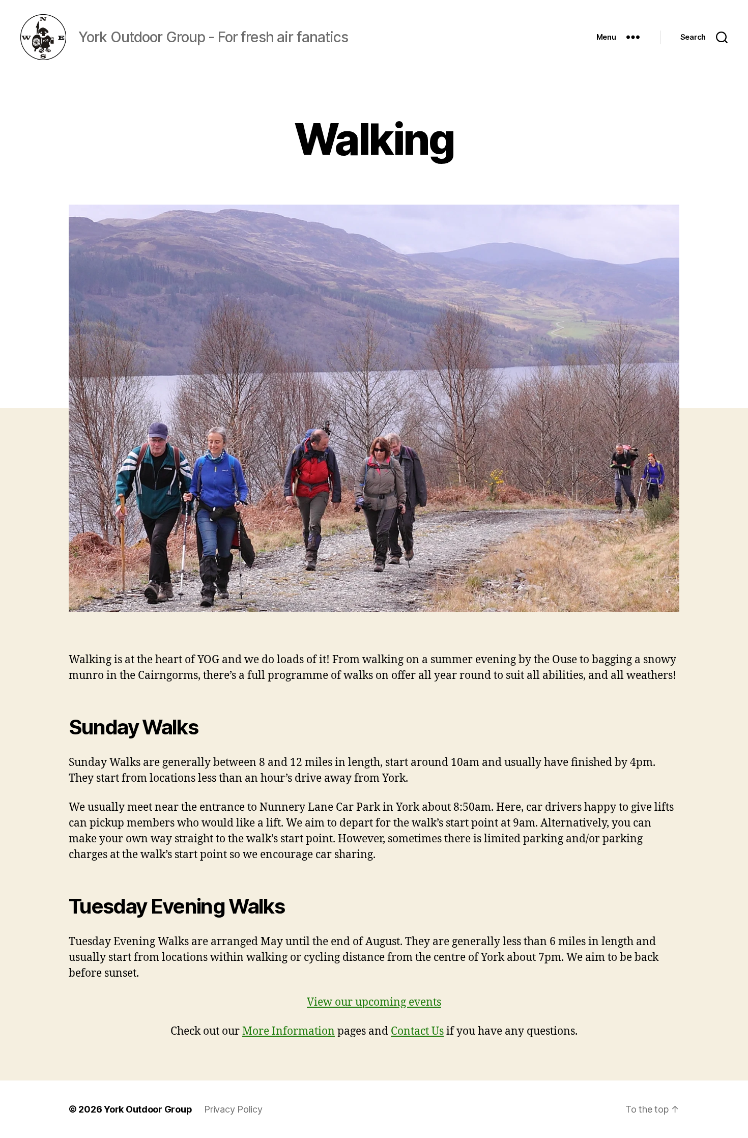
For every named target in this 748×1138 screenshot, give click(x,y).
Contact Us (417, 1031)
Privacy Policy (233, 1109)
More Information (288, 1031)
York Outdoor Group (148, 1109)
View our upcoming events (374, 1002)
